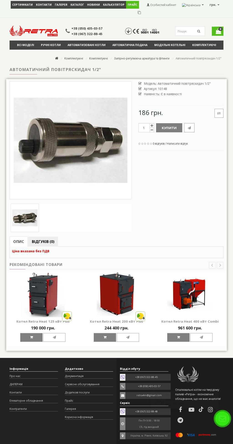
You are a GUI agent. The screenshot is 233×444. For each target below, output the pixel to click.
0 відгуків (159, 143)
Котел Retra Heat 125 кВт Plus (43, 321)
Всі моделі (25, 45)
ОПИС (18, 241)
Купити (169, 127)
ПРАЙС (132, 5)
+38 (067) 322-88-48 (146, 411)
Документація (74, 376)
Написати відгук (177, 143)
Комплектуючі (204, 45)
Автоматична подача (129, 45)
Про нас (15, 376)
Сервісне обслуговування (82, 384)
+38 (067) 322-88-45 (86, 34)
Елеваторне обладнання (26, 401)
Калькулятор (113, 5)
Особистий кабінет (162, 5)
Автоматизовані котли (87, 45)
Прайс (69, 401)
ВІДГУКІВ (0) (43, 241)
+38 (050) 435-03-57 (86, 28)
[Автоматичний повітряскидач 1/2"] (70, 140)
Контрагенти (18, 409)
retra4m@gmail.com (149, 395)
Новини (93, 5)
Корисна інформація (79, 417)
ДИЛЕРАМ (16, 384)
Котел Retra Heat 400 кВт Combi (190, 321)
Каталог (77, 5)
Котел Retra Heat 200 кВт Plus (116, 321)
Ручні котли (51, 45)
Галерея (61, 5)
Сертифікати (22, 5)
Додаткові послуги (77, 392)
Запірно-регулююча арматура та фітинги (142, 58)
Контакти (44, 5)
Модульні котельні (169, 45)
